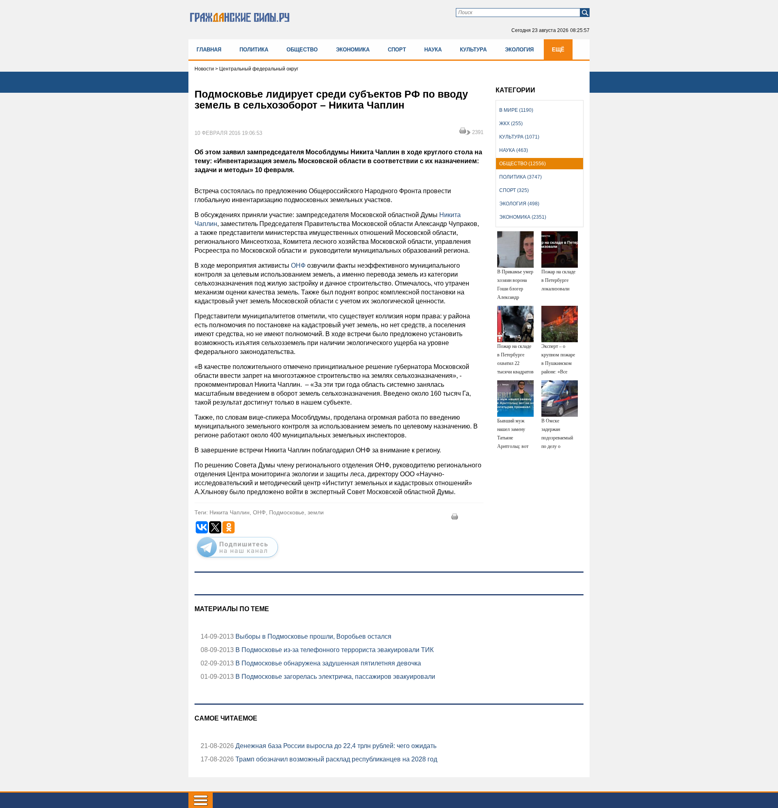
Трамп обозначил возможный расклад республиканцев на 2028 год (335, 759)
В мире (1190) (516, 110)
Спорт (397, 50)
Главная (209, 50)
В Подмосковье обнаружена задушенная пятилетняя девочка (327, 663)
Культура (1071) (519, 137)
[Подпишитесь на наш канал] (237, 559)
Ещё (558, 50)
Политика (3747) (520, 177)
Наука (433, 50)
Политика (253, 50)
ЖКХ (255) (511, 123)
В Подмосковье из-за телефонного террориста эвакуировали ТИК (334, 649)
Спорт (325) (514, 190)
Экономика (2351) (522, 217)
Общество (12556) (522, 163)
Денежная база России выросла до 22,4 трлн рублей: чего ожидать (335, 745)
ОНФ (297, 265)
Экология (519, 50)
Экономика (353, 50)
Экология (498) (519, 204)
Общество (302, 50)
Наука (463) (513, 150)
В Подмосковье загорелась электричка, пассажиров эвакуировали (334, 676)
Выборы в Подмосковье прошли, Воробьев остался (312, 636)
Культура (473, 50)
